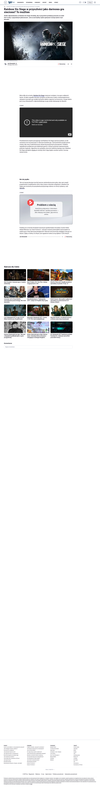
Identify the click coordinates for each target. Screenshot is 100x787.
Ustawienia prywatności (70, 774)
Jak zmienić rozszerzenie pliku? (33, 759)
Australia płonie (77, 755)
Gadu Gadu (52, 750)
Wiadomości (20, 2)
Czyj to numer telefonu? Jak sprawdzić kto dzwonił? (14, 747)
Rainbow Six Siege (38, 95)
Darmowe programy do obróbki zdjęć (11, 755)
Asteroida (75, 748)
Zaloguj (90, 2)
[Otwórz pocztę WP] (80, 2)
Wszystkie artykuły (7, 761)
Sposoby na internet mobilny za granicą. (35, 755)
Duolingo (52, 758)
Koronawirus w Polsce (78, 764)
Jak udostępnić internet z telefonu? (11, 748)
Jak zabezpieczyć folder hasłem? (33, 758)
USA (74, 753)
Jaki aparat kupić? (7, 759)
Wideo (50, 2)
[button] (84, 2)
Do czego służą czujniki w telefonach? (34, 751)
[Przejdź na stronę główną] (5, 3)
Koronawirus (76, 763)
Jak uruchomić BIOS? (31, 750)
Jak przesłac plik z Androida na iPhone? (12, 758)
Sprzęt (56, 2)
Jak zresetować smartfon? (9, 756)
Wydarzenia (29, 2)
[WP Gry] (12, 2)
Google (75, 751)
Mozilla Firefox (53, 747)
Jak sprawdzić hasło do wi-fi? (9, 751)
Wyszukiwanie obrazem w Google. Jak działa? (13, 763)
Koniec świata (76, 747)
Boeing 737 (76, 756)
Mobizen (52, 759)
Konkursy (37, 2)
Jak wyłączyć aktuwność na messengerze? (35, 748)
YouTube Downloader (54, 748)
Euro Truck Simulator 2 (54, 755)
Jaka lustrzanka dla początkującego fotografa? (36, 753)
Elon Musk (76, 759)
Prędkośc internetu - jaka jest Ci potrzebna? (35, 747)
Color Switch (52, 753)
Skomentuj (62, 64)
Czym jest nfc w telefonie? (9, 750)
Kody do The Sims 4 (31, 763)
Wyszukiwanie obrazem (31, 761)
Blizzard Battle (53, 756)
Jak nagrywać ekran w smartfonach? (11, 753)
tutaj (31, 784)
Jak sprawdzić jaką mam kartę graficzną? (35, 756)
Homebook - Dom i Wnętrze (55, 751)
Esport (44, 2)
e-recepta (75, 758)
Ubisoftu (22, 188)
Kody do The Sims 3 (31, 764)
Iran (74, 761)
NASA (75, 750)
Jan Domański (11, 63)
